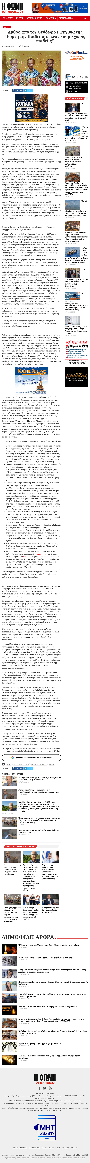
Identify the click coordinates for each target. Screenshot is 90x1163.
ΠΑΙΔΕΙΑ (51, 764)
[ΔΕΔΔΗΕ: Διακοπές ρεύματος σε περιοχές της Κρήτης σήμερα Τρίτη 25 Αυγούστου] (9, 1060)
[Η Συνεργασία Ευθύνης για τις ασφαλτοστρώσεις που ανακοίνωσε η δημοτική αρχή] (72, 107)
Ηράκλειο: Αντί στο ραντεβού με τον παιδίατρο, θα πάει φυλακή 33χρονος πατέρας (73, 161)
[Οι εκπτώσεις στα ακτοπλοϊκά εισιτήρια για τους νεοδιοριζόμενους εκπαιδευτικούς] (72, 297)
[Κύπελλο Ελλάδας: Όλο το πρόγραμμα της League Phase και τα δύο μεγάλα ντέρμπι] (72, 320)
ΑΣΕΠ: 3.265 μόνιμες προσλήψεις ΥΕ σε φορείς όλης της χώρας (46, 957)
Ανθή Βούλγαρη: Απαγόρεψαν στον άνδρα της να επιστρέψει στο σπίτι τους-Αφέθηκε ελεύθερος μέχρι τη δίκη (52, 970)
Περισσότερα (66, 18)
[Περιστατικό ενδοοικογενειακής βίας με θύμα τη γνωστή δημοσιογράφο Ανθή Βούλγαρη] (9, 986)
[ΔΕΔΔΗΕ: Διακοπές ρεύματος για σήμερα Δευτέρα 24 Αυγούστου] (9, 1010)
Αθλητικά (51, 18)
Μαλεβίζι (8, 18)
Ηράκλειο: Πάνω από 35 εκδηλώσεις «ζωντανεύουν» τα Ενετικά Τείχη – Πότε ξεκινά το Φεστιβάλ (52, 1032)
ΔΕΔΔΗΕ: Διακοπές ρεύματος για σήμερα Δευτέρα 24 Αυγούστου (47, 1006)
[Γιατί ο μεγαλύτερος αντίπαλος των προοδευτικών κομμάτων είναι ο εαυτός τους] (9, 794)
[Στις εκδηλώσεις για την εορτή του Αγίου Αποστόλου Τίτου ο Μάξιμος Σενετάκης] (72, 273)
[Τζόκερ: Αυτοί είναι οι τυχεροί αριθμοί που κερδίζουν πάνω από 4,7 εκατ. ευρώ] (72, 131)
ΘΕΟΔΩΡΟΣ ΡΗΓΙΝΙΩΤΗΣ (38, 764)
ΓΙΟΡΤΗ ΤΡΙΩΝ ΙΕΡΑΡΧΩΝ (21, 764)
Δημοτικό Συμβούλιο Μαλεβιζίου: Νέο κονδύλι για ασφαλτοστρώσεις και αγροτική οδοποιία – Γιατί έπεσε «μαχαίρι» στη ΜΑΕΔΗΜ (76, 188)
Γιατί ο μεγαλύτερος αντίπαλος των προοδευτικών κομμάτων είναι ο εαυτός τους (38, 791)
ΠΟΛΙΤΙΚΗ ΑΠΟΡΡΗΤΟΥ (51, 1148)
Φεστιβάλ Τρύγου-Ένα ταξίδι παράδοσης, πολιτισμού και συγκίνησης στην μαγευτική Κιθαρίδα (52, 995)
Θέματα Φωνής (34, 18)
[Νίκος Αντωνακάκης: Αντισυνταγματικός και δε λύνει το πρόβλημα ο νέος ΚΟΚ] (9, 781)
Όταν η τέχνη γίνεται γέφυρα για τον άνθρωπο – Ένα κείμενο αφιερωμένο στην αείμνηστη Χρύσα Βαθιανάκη (39, 820)
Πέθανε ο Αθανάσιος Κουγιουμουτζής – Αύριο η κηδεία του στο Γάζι (48, 945)
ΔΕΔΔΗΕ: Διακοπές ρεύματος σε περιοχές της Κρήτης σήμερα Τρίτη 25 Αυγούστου (50, 1057)
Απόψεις (7, 27)
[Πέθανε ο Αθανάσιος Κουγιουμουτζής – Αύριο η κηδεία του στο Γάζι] (9, 949)
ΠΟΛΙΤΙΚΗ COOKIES (69, 1148)
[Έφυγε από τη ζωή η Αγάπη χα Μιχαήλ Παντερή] (9, 1047)
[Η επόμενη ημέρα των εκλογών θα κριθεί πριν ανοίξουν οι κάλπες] (9, 834)
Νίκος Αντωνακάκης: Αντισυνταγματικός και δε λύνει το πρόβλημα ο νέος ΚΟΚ (39, 778)
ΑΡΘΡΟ (9, 764)
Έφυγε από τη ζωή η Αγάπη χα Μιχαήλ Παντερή (39, 1043)
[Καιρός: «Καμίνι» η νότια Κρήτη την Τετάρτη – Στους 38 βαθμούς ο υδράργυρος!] (72, 205)
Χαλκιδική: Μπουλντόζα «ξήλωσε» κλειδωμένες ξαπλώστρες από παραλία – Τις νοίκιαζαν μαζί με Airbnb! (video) (76, 236)
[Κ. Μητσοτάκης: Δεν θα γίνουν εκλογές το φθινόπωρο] (50, 900)
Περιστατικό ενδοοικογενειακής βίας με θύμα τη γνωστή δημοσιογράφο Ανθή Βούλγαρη (53, 983)
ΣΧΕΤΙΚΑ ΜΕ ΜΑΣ (20, 1148)
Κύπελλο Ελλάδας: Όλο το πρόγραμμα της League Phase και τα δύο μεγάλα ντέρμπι (76, 329)
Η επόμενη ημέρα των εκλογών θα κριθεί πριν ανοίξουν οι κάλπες (38, 831)
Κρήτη (19, 18)
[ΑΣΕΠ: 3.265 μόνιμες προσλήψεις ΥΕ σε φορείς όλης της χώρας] (9, 961)
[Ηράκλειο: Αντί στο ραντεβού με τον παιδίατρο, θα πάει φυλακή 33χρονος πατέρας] (72, 151)
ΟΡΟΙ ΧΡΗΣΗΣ (34, 1148)
